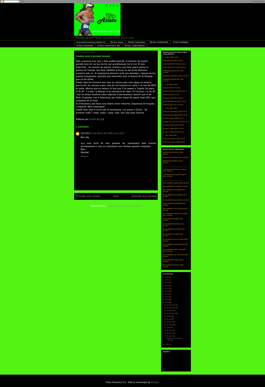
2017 (167, 280)
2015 (167, 285)
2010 (167, 299)
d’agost (169, 316)
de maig (169, 324)
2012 (167, 294)
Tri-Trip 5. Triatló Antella (84, 46)
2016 (167, 282)
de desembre (171, 305)
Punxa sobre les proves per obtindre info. (91, 42)
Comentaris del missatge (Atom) (124, 206)
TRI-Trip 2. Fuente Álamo (136, 42)
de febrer (170, 333)
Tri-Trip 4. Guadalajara (180, 42)
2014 (167, 288)
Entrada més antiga (144, 196)
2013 (167, 291)
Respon (85, 156)
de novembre (171, 308)
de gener (170, 336)
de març (170, 330)
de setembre (171, 313)
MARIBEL (86, 133)
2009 (167, 302)
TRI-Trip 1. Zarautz (116, 42)
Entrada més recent (88, 196)
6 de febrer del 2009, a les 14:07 (108, 133)
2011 (167, 297)
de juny (169, 322)
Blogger (155, 382)
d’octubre (170, 310)
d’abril (169, 327)
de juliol (169, 319)
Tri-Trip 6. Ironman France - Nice (109, 46)
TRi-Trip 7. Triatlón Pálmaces (135, 46)
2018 (167, 277)
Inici (116, 196)
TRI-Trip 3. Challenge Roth (159, 42)
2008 (167, 344)
